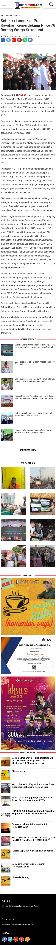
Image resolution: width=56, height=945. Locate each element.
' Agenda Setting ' (21, 877)
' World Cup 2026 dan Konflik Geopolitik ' (33, 850)
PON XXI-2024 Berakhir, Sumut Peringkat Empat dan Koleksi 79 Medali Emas (33, 812)
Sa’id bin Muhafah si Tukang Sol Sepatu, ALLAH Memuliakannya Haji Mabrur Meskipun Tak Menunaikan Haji (32, 760)
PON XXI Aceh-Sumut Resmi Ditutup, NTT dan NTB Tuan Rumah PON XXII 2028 (33, 838)
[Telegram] (30, 40)
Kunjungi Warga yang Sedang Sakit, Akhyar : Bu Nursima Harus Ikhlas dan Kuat (34, 431)
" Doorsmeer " (19, 771)
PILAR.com (21, 95)
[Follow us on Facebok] (4, 939)
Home (3, 15)
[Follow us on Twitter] (10, 939)
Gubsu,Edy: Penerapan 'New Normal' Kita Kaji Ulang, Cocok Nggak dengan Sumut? (35, 380)
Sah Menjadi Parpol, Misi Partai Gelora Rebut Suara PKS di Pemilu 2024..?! (34, 414)
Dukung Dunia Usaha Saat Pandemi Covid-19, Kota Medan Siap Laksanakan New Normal (35, 346)
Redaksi (6, 924)
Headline (9, 15)
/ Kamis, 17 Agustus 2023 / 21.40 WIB (27, 36)
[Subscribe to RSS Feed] (27, 939)
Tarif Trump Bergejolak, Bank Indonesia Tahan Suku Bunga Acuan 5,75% (32, 799)
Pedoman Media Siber (22, 924)
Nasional (17, 15)
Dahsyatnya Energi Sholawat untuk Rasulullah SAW (29, 825)
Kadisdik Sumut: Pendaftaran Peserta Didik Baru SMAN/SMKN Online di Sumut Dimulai (34, 397)
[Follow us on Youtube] (21, 939)
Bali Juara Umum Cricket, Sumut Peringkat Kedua (28, 865)
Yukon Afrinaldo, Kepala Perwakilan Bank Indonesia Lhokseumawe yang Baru (33, 785)
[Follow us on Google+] (15, 939)
